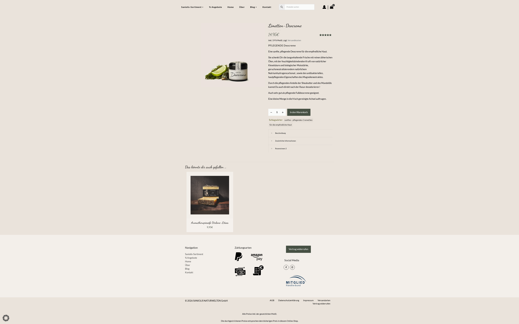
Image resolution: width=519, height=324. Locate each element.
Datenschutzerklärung (288, 300)
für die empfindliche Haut (281, 125)
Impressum (308, 300)
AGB (272, 300)
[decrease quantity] (271, 112)
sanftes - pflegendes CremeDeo (298, 120)
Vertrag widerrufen (321, 303)
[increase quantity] (282, 112)
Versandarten (324, 300)
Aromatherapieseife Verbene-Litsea (210, 222)
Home (188, 261)
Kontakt (189, 272)
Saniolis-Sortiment (194, 254)
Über (187, 265)
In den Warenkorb (299, 112)
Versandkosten (294, 40)
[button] (6, 318)
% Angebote (191, 257)
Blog (187, 268)
